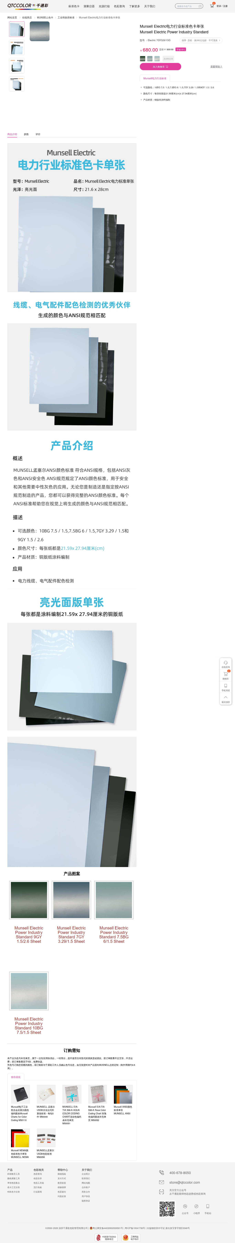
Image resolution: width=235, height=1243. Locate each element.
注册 (225, 6)
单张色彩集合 (13, 1182)
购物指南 (62, 1173)
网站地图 (86, 1182)
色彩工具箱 (39, 1182)
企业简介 (86, 1173)
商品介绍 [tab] (12, 134)
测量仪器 (89, 6)
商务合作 (86, 1191)
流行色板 (38, 1187)
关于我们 (149, 6)
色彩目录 (38, 1178)
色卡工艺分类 (13, 1187)
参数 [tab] (26, 134)
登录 (219, 6)
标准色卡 (73, 6)
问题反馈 (62, 1196)
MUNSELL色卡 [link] (45, 17)
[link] (66, 17)
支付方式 (62, 1178)
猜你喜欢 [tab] (16, 1077)
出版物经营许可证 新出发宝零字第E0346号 (168, 1228)
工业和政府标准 (66, 17)
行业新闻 (38, 1191)
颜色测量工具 (13, 1178)
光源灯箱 (104, 6)
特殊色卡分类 (13, 1191)
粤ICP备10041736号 (135, 1228)
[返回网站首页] (28, 6)
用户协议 (86, 1196)
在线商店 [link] (27, 17)
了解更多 (134, 6)
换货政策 (62, 1182)
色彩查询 (119, 6)
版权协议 (86, 1200)
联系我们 (86, 1178)
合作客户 (86, 1187)
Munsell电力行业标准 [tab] (154, 78)
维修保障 (62, 1187)
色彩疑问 (62, 1191)
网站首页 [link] (12, 17)
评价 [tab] (38, 134)
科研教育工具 (13, 1173)
